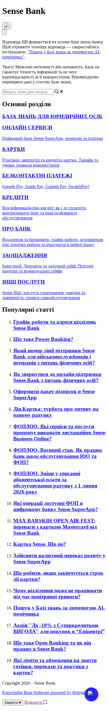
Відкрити (33, 702)
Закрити (11, 702)
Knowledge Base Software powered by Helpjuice (45, 692)
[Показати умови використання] (6, 25)
